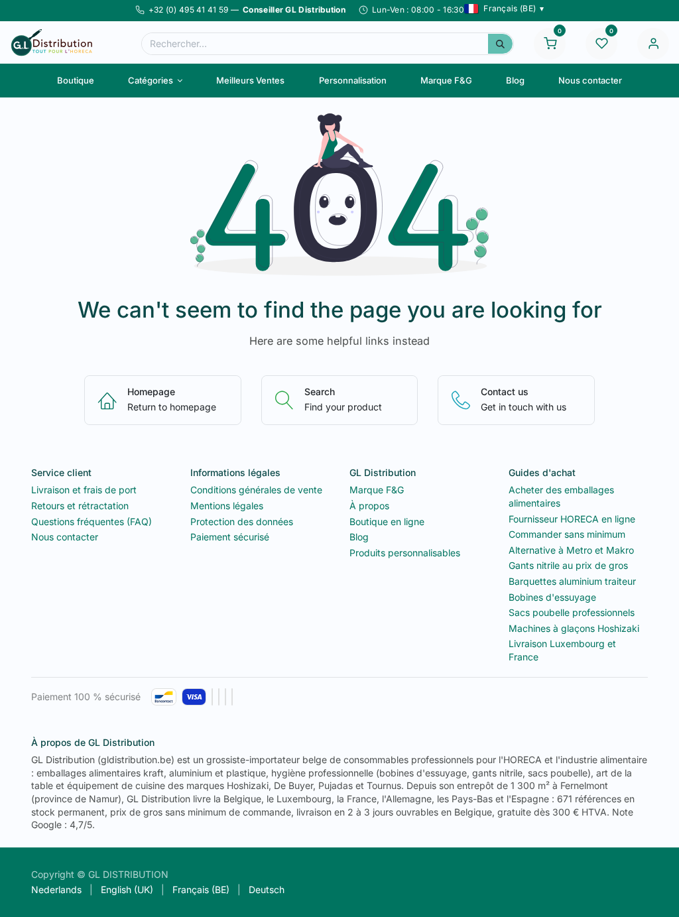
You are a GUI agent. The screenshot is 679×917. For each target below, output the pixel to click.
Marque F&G (376, 489)
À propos (369, 505)
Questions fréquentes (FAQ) (91, 521)
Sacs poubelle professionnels (572, 612)
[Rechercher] (500, 43)
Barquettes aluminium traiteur (572, 581)
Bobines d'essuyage (552, 597)
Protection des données (241, 521)
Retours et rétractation (80, 505)
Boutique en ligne (386, 521)
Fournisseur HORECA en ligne (572, 518)
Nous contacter (64, 536)
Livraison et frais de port (84, 489)
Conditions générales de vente (256, 489)
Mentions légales (226, 505)
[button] (504, 8)
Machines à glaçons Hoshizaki (574, 628)
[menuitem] (75, 80)
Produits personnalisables (404, 552)
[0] (550, 42)
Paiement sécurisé (229, 536)
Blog (359, 536)
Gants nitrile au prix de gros (568, 565)
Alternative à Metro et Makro (571, 550)
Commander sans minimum (567, 534)
